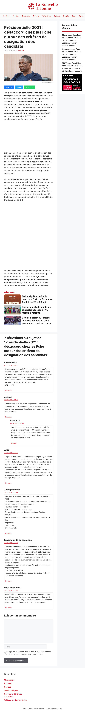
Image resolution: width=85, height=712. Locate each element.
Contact (7, 687)
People (66, 16)
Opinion (57, 16)
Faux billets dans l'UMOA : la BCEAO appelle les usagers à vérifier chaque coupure (71, 40)
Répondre (8, 390)
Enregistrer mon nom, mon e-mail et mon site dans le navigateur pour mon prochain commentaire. (28, 653)
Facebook (9, 87)
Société (16, 16)
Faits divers (46, 16)
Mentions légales (11, 690)
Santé (74, 16)
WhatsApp (29, 87)
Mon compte (9, 680)
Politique (6, 16)
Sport (81, 16)
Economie (26, 16)
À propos (8, 683)
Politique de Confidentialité (15, 700)
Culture (36, 16)
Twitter (19, 87)
